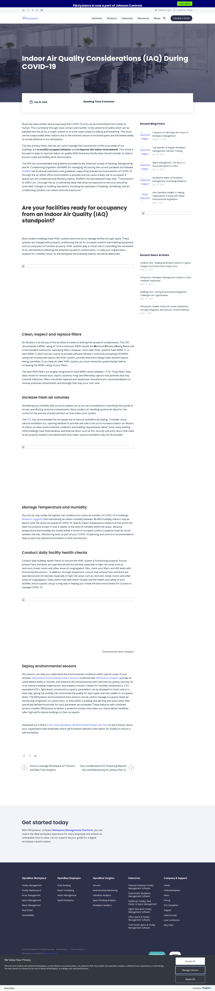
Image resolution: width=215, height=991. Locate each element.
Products (112, 18)
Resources (143, 18)
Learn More (184, 3)
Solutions (97, 18)
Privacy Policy (61, 949)
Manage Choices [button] (190, 970)
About (157, 18)
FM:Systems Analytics (107, 678)
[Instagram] (37, 10)
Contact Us (157, 954)
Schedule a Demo (181, 18)
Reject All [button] (190, 979)
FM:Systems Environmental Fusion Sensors (55, 678)
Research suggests (32, 519)
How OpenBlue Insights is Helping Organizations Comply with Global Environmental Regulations (168, 196)
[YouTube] (42, 10)
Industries (127, 18)
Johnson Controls (51, 953)
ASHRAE (26, 171)
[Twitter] (28, 10)
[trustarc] (207, 988)
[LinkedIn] (23, 10)
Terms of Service (78, 949)
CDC (29, 419)
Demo (175, 954)
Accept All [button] (190, 961)
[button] (164, 18)
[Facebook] (32, 10)
